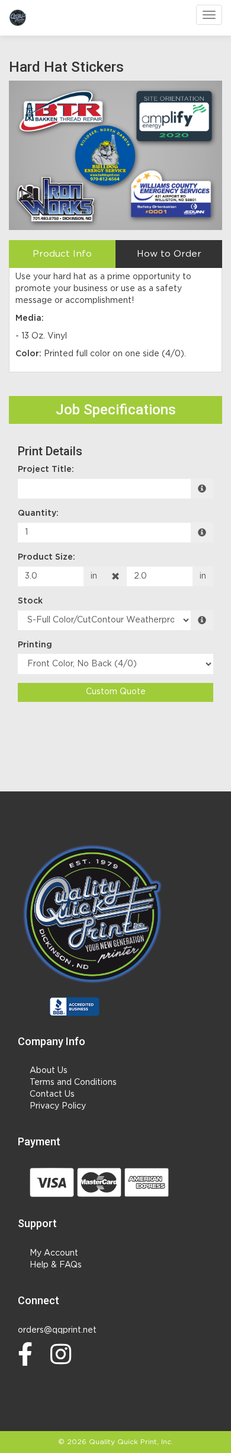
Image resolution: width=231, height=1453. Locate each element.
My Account (54, 1253)
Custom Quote (116, 692)
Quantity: (38, 513)
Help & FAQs (56, 1265)
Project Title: (46, 469)
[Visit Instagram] (64, 1354)
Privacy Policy (58, 1106)
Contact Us (52, 1094)
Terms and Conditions (73, 1082)
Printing (35, 645)
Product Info (62, 254)
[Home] (93, 914)
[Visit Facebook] (28, 1354)
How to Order (169, 254)
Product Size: (46, 557)
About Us (49, 1070)
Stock (30, 601)
